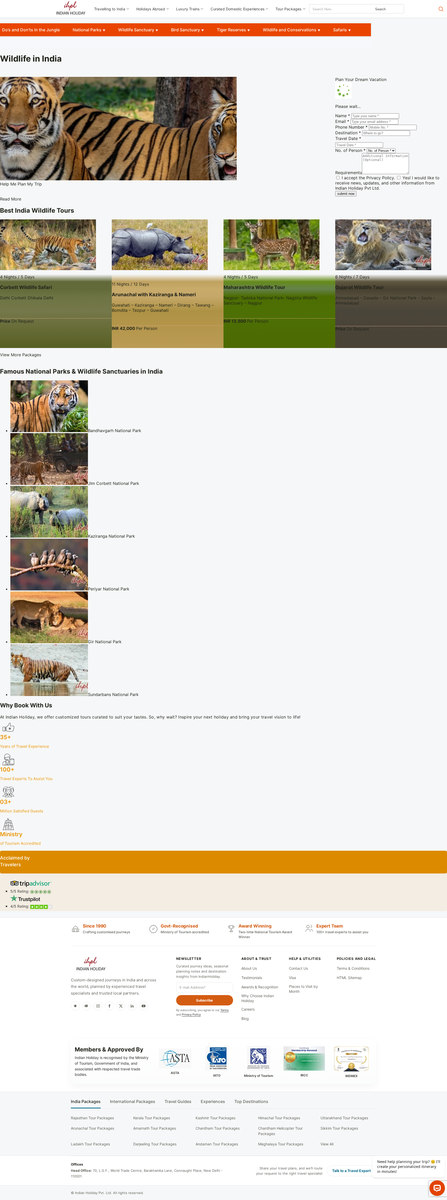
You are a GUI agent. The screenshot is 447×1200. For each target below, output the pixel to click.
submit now (345, 194)
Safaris (340, 29)
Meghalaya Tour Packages (280, 1144)
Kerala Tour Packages (151, 1118)
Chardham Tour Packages (218, 1128)
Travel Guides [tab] (178, 1101)
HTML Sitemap (349, 977)
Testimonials (251, 977)
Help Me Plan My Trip (21, 184)
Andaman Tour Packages (217, 1144)
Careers (248, 1009)
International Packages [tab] (132, 1101)
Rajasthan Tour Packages (92, 1118)
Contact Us (298, 968)
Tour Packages (288, 9)
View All (327, 1144)
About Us (249, 968)
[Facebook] (109, 1006)
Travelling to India (109, 9)
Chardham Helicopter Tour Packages (280, 1131)
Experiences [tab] (213, 1101)
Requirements (348, 172)
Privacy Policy (380, 177)
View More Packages (20, 354)
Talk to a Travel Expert (351, 1170)
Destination (348, 132)
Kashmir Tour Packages (215, 1118)
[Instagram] (98, 1006)
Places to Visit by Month (303, 989)
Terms (224, 1010)
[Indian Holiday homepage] (91, 965)
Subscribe (204, 1000)
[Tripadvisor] (86, 1006)
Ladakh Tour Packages (90, 1144)
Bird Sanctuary (185, 29)
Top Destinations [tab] (251, 1101)
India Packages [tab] (86, 1101)
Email (342, 121)
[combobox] (332, 9)
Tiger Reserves (231, 29)
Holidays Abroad (150, 9)
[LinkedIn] (132, 1006)
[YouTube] (143, 1006)
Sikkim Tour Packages (339, 1128)
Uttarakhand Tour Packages (344, 1118)
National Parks (87, 29)
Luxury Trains (188, 9)
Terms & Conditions (353, 968)
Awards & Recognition (259, 987)
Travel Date (348, 138)
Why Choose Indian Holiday (257, 998)
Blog (245, 1018)
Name (342, 115)
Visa (292, 977)
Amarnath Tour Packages (154, 1128)
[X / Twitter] (120, 1006)
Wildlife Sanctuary (136, 29)
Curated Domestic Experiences (237, 9)
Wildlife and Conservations (289, 29)
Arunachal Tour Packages (92, 1128)
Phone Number (351, 127)
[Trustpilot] (75, 1006)
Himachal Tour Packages (279, 1118)
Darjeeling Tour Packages (154, 1144)
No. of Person (350, 150)
